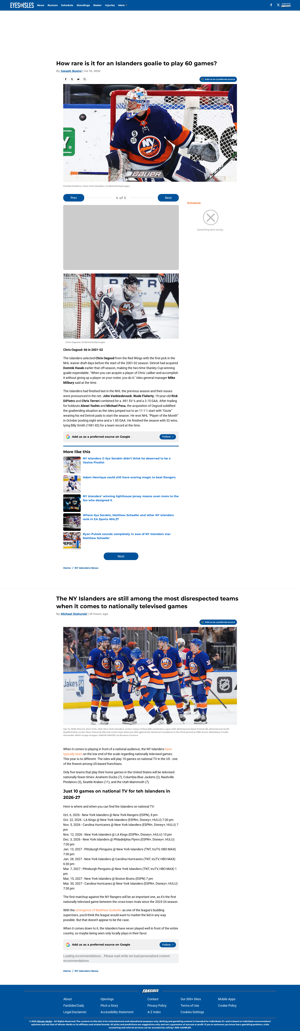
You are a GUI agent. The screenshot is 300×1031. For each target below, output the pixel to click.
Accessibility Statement (117, 1012)
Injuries (110, 5)
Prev (74, 198)
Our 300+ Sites (191, 999)
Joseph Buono (71, 71)
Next (168, 198)
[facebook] (271, 5)
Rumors (53, 5)
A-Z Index (154, 1012)
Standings (83, 5)
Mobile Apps (226, 999)
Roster (97, 5)
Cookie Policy (227, 1005)
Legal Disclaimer (75, 1012)
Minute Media (44, 1021)
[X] (278, 5)
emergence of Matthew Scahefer (98, 910)
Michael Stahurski (74, 614)
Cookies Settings (192, 1012)
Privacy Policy (157, 1005)
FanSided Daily (73, 1005)
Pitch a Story (109, 1005)
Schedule (67, 5)
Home (67, 568)
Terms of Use (190, 1005)
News (40, 5)
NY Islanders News (86, 568)
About (67, 999)
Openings (107, 999)
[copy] (84, 79)
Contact (152, 999)
